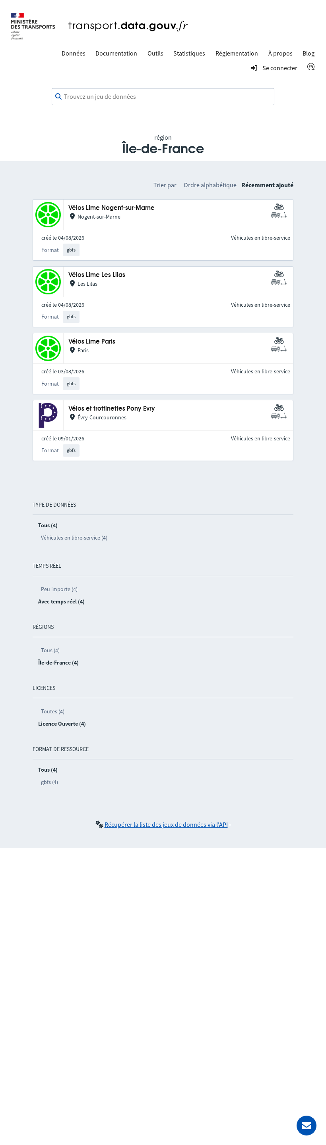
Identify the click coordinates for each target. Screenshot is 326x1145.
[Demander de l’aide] (306, 1125)
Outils (155, 53)
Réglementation (236, 53)
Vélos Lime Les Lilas (96, 275)
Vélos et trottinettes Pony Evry (111, 409)
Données (73, 53)
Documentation (116, 53)
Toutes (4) (52, 711)
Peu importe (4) (59, 589)
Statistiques (189, 53)
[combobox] (163, 97)
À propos (280, 53)
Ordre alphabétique (210, 185)
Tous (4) (50, 650)
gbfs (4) (49, 782)
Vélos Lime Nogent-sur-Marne (111, 208)
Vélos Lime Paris (91, 342)
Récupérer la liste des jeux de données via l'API (166, 824)
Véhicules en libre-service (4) (74, 537)
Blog (308, 53)
